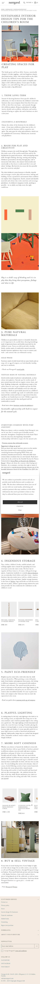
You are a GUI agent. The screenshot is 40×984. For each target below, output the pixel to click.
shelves (13, 581)
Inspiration (9, 9)
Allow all (20, 502)
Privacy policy (5, 905)
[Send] (36, 946)
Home (3, 9)
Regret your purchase (7, 925)
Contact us (4, 902)
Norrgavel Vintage (11, 887)
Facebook (5, 960)
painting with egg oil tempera (25, 700)
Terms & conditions (7, 915)
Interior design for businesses (9, 912)
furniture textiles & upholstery (23, 405)
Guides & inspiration (20, 9)
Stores (3, 909)
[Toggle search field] (24, 3)
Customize (20, 506)
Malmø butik (5, 919)
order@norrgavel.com (7, 978)
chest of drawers (33, 573)
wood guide (20, 369)
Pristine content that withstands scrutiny (15, 443)
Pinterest (5, 967)
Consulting (4, 922)
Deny (20, 510)
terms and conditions (21, 950)
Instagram (5, 963)
